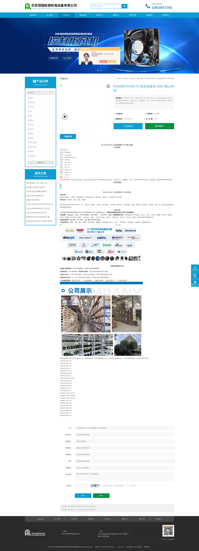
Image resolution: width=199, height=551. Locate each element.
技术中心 (99, 15)
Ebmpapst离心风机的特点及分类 (36, 212)
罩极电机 (30, 133)
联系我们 (166, 15)
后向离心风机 (32, 142)
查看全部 (40, 162)
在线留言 (149, 15)
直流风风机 (31, 102)
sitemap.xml (120, 547)
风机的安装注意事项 (32, 200)
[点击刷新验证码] (95, 485)
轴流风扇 (30, 120)
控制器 (29, 116)
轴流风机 (30, 151)
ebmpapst (30, 92)
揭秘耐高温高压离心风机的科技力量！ (38, 217)
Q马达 (29, 111)
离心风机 (30, 125)
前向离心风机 (32, 147)
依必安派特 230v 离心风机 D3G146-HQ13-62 (82, 506)
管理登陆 (146, 547)
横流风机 (30, 138)
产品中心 (66, 15)
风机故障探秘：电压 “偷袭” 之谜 (36, 183)
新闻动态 (83, 15)
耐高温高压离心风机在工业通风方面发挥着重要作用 (40, 221)
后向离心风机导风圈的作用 (35, 196)
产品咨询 (128, 126)
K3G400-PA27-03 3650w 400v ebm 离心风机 (81, 509)
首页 (119, 78)
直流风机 (30, 98)
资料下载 (132, 15)
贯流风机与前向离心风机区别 (35, 187)
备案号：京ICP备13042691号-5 (105, 547)
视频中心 (116, 15)
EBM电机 (30, 107)
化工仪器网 (137, 547)
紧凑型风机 (31, 156)
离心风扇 (30, 129)
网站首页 (33, 15)
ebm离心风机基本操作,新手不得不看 (37, 208)
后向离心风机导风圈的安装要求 (36, 191)
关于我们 (49, 15)
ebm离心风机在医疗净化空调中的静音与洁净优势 (40, 204)
